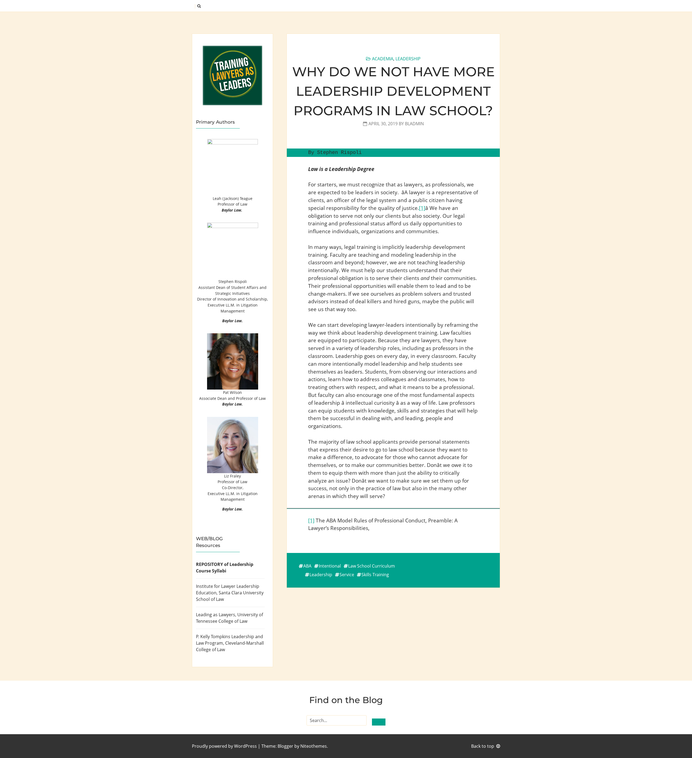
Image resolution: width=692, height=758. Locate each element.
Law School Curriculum (371, 566)
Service (347, 575)
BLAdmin (414, 124)
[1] (422, 208)
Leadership (408, 59)
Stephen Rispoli (232, 281)
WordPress (245, 746)
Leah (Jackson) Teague (232, 198)
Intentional (330, 566)
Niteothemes (313, 746)
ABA (307, 566)
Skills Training (375, 575)
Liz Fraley (232, 476)
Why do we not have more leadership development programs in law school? (393, 91)
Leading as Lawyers (215, 615)
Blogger (285, 746)
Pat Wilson (232, 392)
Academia (382, 59)
